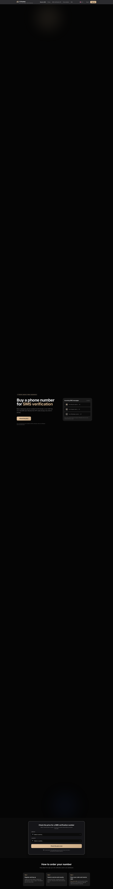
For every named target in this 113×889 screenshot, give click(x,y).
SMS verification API (56, 2)
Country (33, 838)
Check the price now (56, 846)
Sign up (93, 2)
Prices (49, 2)
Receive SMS (43, 2)
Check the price (23, 418)
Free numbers (66, 2)
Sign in (87, 2)
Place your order (73, 881)
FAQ (72, 2)
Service (33, 831)
